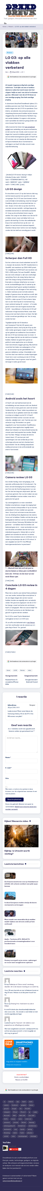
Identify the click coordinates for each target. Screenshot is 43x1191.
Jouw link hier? (21, 1075)
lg (29, 1112)
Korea (8, 670)
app (18, 1101)
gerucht (6, 1108)
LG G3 (15, 670)
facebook (15, 1105)
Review (22, 670)
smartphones (32, 1126)
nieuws (13, 1119)
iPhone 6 (23, 1112)
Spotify (22, 1129)
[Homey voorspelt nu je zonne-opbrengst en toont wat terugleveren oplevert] (10, 953)
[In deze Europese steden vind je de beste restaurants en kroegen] (10, 896)
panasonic (7, 1122)
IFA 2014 (27, 1108)
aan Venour (31, 622)
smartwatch (7, 1129)
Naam (8, 757)
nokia (20, 1119)
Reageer (32, 705)
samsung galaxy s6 (9, 1126)
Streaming (7, 1133)
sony (15, 1129)
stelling (30, 1129)
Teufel (22, 1133)
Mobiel (9, 52)
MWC (14, 1115)
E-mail (8, 768)
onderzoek (28, 1119)
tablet (15, 1133)
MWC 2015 (22, 1115)
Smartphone (21, 1126)
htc (21, 1108)
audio (30, 1101)
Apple (24, 1101)
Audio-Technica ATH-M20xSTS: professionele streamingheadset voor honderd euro (20, 941)
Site (7, 778)
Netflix (6, 1119)
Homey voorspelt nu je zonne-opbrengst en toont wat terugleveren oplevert (21, 961)
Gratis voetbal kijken (21, 1077)
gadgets (23, 1105)
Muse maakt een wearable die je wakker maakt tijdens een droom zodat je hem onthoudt (20, 921)
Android (10, 1101)
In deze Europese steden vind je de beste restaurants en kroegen (21, 904)
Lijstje (35, 1112)
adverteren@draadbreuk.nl (12, 1181)
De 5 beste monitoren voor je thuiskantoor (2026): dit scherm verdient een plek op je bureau (21, 884)
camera (6, 1105)
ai (4, 1101)
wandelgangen (22, 1136)
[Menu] (5, 23)
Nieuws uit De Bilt (21, 1080)
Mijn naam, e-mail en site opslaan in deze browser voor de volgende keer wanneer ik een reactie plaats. (21, 791)
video (29, 670)
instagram (7, 1112)
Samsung (31, 1122)
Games (31, 1105)
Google (14, 1108)
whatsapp (33, 1136)
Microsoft (6, 1115)
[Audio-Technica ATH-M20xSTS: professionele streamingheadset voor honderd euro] (10, 933)
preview (15, 1122)
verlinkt (6, 1136)
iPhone (15, 1112)
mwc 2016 (31, 1115)
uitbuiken (29, 1133)
